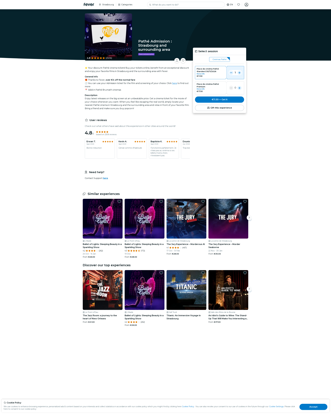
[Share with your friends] (176, 60)
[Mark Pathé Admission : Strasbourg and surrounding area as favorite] (183, 60)
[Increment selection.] (239, 73)
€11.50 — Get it (219, 99)
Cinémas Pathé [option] (220, 59)
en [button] (231, 4)
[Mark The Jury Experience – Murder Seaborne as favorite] (245, 201)
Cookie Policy (188, 406)
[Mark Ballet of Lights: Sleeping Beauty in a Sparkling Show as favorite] (119, 201)
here (174, 83)
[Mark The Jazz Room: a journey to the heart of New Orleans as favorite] (119, 272)
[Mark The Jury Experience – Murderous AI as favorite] (203, 201)
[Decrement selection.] (231, 73)
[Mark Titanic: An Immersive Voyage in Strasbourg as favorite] (203, 272)
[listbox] (219, 59)
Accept (313, 407)
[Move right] (249, 217)
